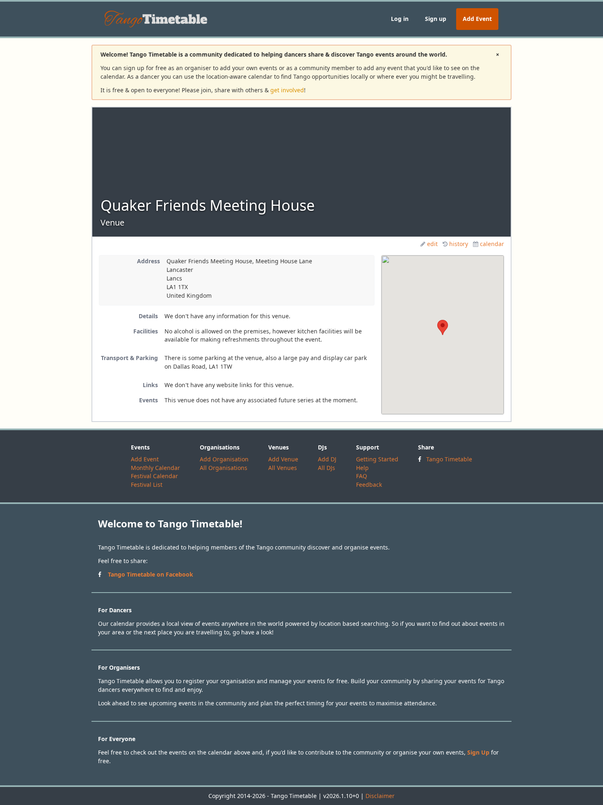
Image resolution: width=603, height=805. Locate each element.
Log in (400, 19)
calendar (492, 244)
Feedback (369, 484)
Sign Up (478, 752)
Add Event (477, 19)
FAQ (361, 476)
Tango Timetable (449, 459)
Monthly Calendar (155, 468)
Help (362, 468)
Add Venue (283, 459)
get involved (287, 90)
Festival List (146, 484)
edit (432, 244)
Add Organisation (224, 459)
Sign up (435, 19)
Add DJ (327, 459)
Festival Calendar (154, 476)
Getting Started (377, 459)
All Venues (282, 468)
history (458, 244)
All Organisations (223, 468)
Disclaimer (380, 796)
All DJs (326, 468)
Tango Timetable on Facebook (150, 574)
